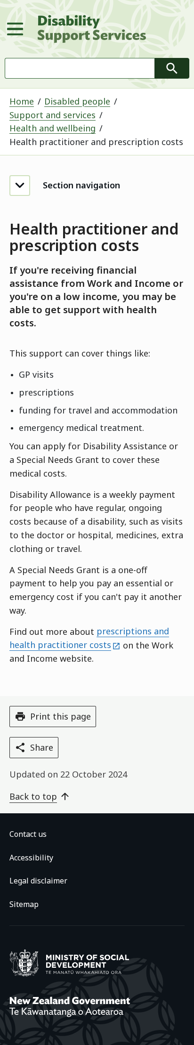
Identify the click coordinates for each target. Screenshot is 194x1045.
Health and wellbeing (52, 128)
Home (21, 101)
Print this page (60, 716)
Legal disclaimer (38, 880)
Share (41, 747)
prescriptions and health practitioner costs (89, 638)
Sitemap (24, 904)
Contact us (28, 834)
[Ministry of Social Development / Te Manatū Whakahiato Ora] (70, 975)
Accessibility (31, 857)
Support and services (52, 115)
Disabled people (77, 101)
